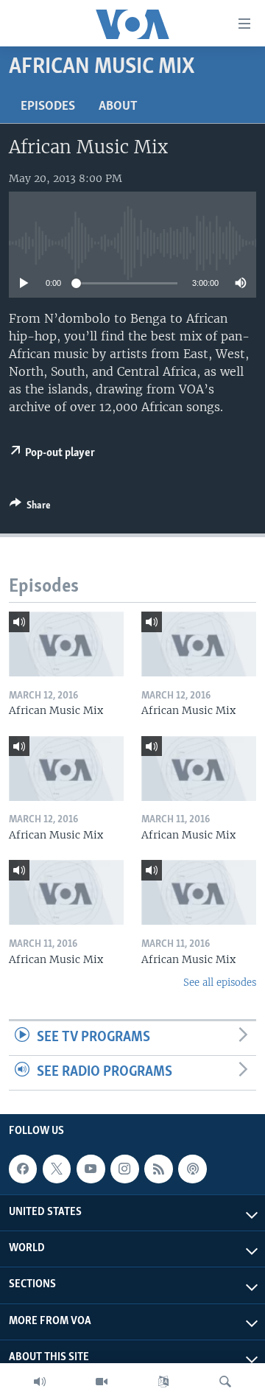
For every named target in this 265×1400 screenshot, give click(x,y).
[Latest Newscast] (40, 1381)
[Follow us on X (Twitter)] (57, 1169)
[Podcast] (192, 1169)
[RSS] (158, 1169)
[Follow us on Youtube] (91, 1169)
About (118, 106)
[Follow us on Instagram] (124, 1169)
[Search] (225, 1381)
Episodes (48, 106)
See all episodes (219, 982)
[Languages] (163, 1381)
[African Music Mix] (66, 644)
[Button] (30, 508)
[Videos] (102, 1381)
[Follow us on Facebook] (23, 1169)
